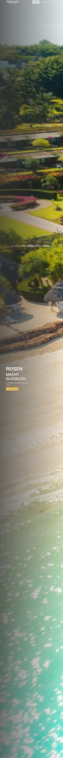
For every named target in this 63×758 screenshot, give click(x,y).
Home (36, 2)
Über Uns (43, 2)
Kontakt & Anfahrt (12, 389)
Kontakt (52, 2)
